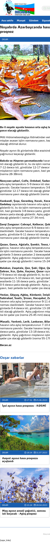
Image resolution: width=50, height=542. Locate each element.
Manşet (21, 21)
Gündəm (33, 21)
